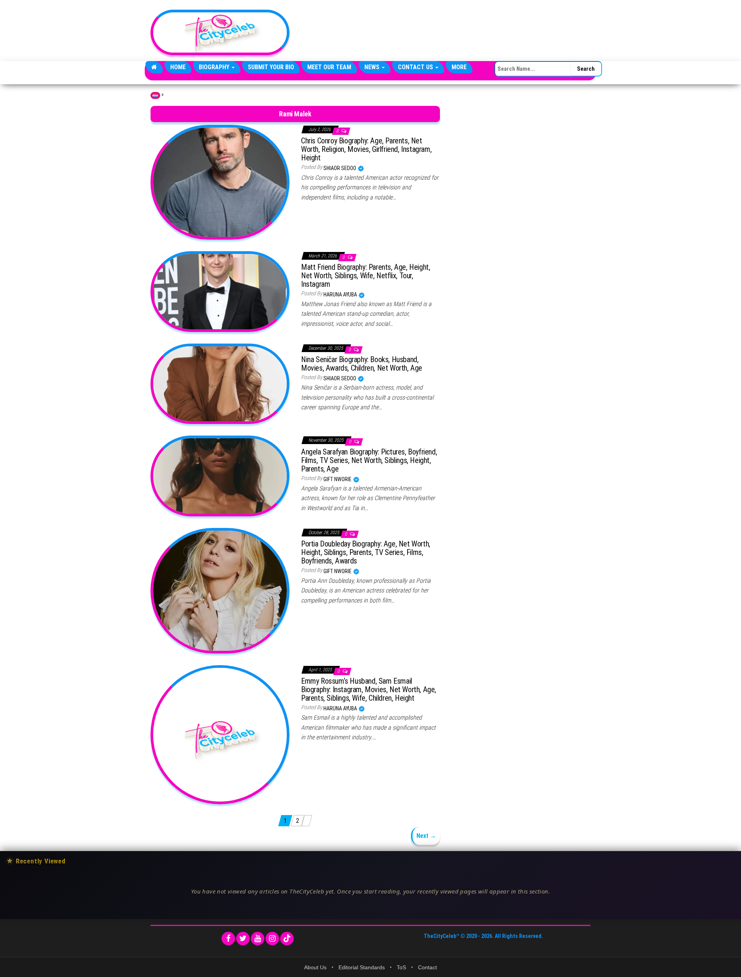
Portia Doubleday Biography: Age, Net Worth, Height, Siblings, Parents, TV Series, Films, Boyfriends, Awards (365, 552)
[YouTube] (257, 938)
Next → (426, 835)
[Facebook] (228, 938)
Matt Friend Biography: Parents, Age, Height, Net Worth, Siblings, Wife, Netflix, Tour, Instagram (365, 275)
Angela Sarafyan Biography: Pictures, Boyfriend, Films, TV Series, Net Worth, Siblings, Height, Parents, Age (369, 460)
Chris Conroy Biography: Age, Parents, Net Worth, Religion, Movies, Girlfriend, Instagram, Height (366, 149)
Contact (427, 967)
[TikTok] (287, 938)
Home (178, 67)
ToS (401, 967)
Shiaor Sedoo (340, 168)
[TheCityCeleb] (154, 67)
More (459, 67)
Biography (215, 67)
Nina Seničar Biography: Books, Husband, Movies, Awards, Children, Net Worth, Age (361, 364)
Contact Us (416, 67)
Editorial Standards (361, 967)
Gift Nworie (338, 479)
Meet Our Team (329, 67)
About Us (315, 967)
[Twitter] (243, 938)
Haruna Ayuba (340, 294)
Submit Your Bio (271, 67)
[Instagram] (272, 938)
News (372, 67)
